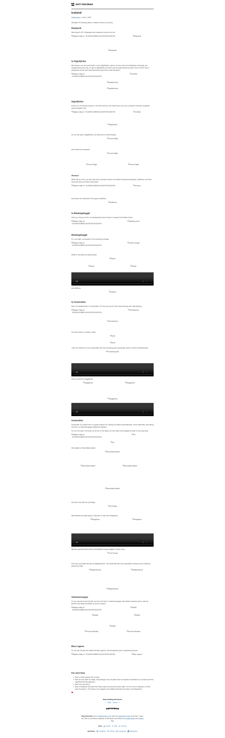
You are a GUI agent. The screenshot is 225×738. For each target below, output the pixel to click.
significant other (124, 716)
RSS (115, 726)
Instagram (122, 731)
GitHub (112, 731)
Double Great (130, 718)
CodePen (102, 731)
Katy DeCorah (84, 4)
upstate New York (104, 716)
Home (108, 726)
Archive (124, 726)
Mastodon (134, 731)
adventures (75, 17)
